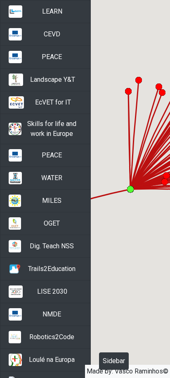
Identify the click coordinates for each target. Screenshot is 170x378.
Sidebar (114, 361)
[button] (45, 11)
